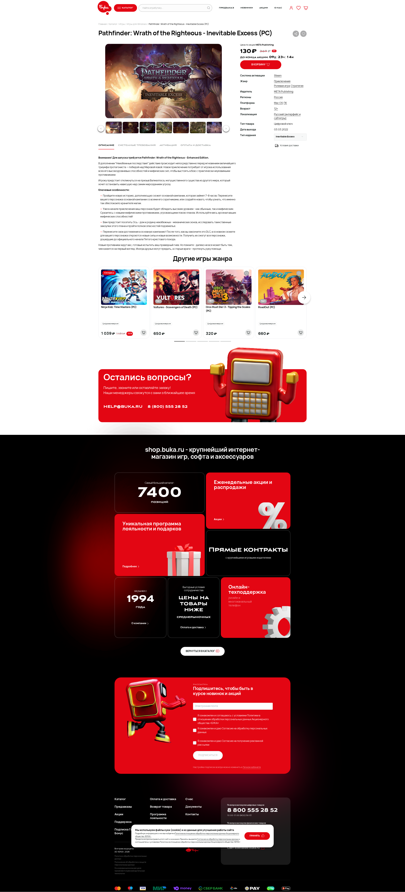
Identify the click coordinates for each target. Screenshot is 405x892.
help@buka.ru (123, 406)
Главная (102, 24)
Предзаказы (123, 807)
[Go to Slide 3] (147, 127)
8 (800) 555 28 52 (168, 406)
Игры (122, 24)
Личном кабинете (252, 767)
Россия (278, 97)
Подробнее (129, 566)
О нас (278, 8)
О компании (138, 623)
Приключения (282, 81)
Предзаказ (226, 8)
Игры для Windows (137, 24)
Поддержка (123, 822)
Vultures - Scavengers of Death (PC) (175, 307)
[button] (163, 81)
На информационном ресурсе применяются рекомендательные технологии (130, 871)
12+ (276, 109)
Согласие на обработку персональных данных (218, 839)
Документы (193, 807)
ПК (285, 103)
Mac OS (278, 103)
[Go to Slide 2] (131, 127)
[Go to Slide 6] (198, 127)
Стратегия (297, 86)
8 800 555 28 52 (252, 810)
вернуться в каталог (200, 651)
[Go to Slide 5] (181, 127)
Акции (263, 8)
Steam (278, 76)
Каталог (113, 24)
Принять (254, 836)
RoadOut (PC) (266, 307)
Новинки (246, 8)
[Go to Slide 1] (114, 127)
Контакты (192, 814)
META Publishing (265, 45)
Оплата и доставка (192, 627)
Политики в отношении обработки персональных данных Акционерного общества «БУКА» (233, 719)
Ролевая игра (282, 86)
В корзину (258, 64)
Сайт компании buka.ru (243, 848)
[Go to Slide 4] (164, 127)
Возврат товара (161, 807)
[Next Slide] (226, 128)
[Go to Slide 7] (214, 127)
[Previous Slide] (101, 128)
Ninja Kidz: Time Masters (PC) (119, 307)
